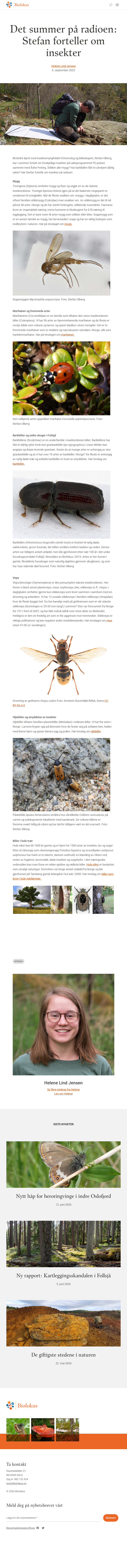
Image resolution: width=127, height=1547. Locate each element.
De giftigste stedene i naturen (63, 1354)
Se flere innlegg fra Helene (63, 1089)
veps (109, 620)
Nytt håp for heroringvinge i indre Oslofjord (63, 1195)
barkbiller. (19, 463)
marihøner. (67, 334)
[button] (32, 899)
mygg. (68, 224)
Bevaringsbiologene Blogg (20, 1528)
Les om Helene (63, 1093)
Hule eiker (92, 864)
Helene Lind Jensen (63, 66)
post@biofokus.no (16, 1483)
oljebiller (96, 731)
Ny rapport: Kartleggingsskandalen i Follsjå (63, 1275)
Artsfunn (18, 961)
